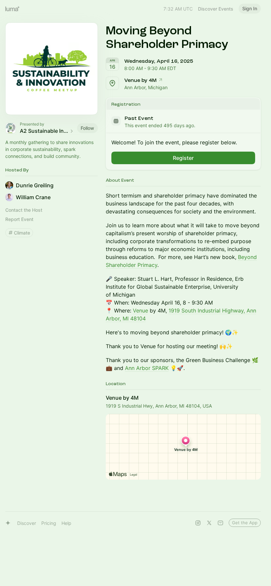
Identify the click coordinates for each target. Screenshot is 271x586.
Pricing (48, 523)
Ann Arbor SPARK (147, 368)
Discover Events (215, 9)
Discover (26, 523)
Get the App (244, 522)
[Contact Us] (220, 523)
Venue (140, 310)
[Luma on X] (209, 523)
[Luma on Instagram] (198, 523)
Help (66, 523)
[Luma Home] (12, 8)
